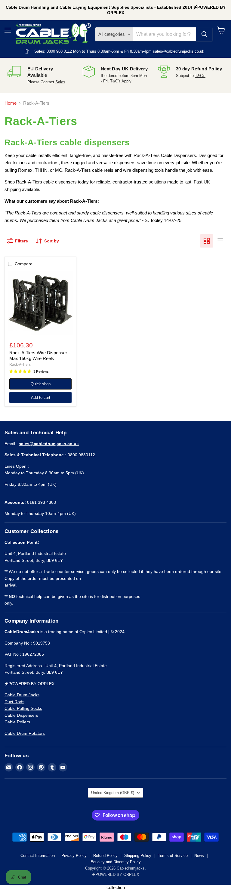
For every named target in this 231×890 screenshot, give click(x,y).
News (199, 855)
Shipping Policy (137, 855)
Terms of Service (173, 855)
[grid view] (206, 241)
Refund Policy (105, 855)
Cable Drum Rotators (25, 733)
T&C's (200, 75)
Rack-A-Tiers (20, 364)
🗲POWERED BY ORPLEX (115, 874)
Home (11, 103)
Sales (60, 82)
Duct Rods (14, 701)
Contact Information (37, 855)
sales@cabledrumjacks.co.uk (178, 51)
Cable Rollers (17, 721)
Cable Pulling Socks (23, 708)
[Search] (204, 34)
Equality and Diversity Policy (116, 862)
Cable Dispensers (21, 715)
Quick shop (41, 384)
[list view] (219, 241)
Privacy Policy (74, 855)
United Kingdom (112, 792)
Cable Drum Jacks (22, 694)
